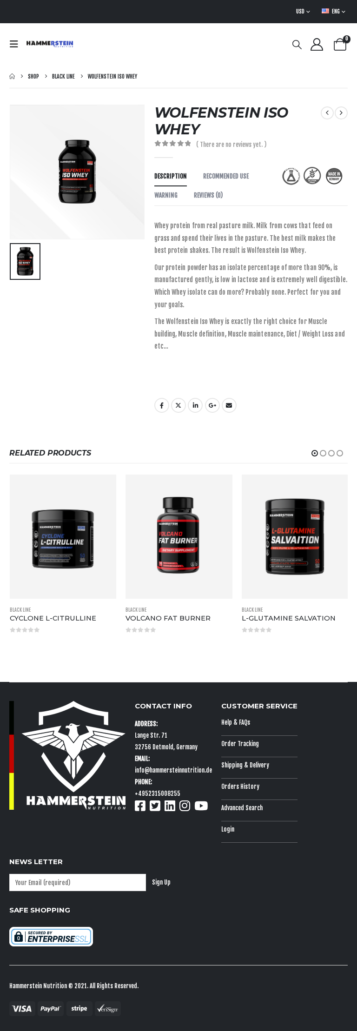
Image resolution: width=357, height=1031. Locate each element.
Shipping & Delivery (245, 765)
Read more (100, 490)
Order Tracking (240, 743)
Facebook (161, 405)
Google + (212, 405)
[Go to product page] (63, 536)
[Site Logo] (49, 44)
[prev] (327, 112)
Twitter (178, 405)
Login (227, 829)
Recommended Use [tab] (226, 176)
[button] (16, 44)
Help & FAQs (235, 722)
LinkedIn (195, 405)
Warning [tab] (166, 195)
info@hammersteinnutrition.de (173, 770)
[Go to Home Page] (12, 76)
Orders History (240, 786)
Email (229, 405)
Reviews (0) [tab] (208, 195)
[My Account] (316, 44)
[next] (341, 112)
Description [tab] (170, 176)
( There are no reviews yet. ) (231, 144)
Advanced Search (242, 808)
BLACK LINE (20, 610)
